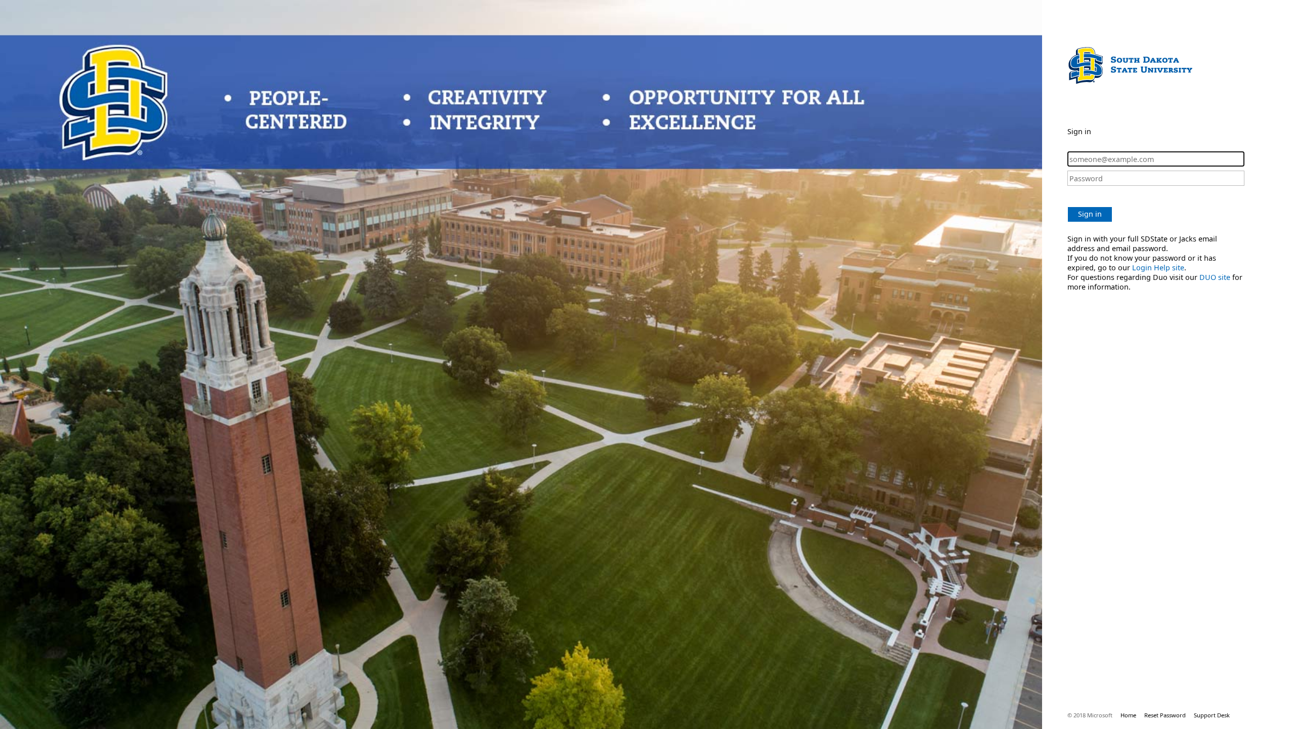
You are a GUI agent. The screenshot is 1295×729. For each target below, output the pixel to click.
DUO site (1214, 277)
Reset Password (1165, 715)
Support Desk (1212, 715)
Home (1128, 715)
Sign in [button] (1090, 214)
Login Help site (1158, 267)
